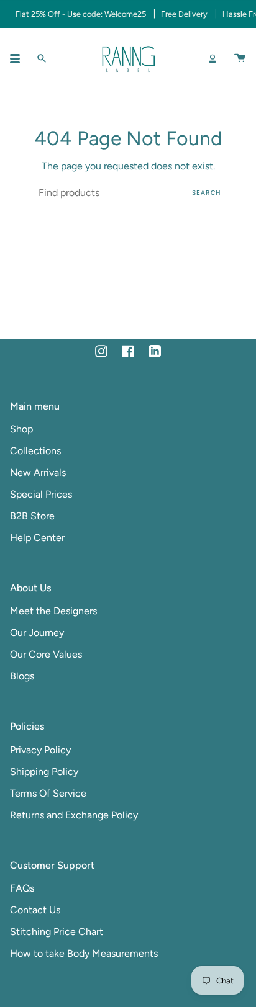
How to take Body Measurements (84, 953)
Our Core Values (46, 654)
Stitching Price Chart (56, 932)
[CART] (240, 58)
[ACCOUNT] (212, 58)
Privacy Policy (40, 750)
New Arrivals (38, 472)
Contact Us (35, 910)
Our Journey (37, 632)
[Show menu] (19, 58)
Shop (21, 429)
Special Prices (41, 494)
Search (206, 193)
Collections (35, 451)
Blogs (22, 676)
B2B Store (32, 516)
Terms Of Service (48, 793)
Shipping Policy (44, 771)
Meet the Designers (53, 611)
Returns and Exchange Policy (74, 815)
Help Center (37, 538)
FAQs (22, 888)
